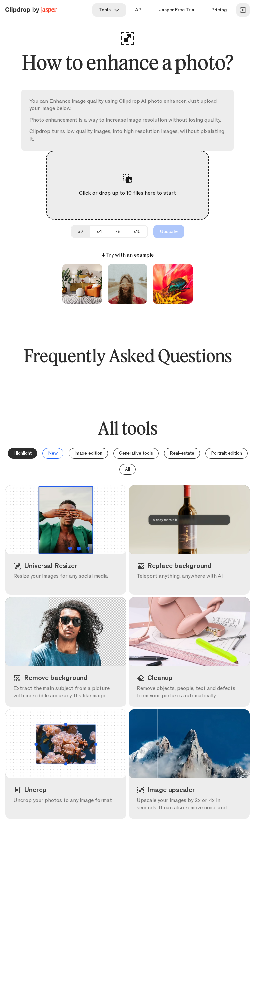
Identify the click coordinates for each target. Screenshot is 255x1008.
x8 (118, 231)
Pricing (219, 10)
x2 (80, 231)
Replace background (196, 582)
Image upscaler (196, 807)
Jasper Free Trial (177, 10)
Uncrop (72, 807)
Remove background (72, 695)
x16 (137, 231)
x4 (99, 231)
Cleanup (196, 695)
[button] (127, 185)
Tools (105, 10)
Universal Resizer (72, 582)
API (139, 10)
